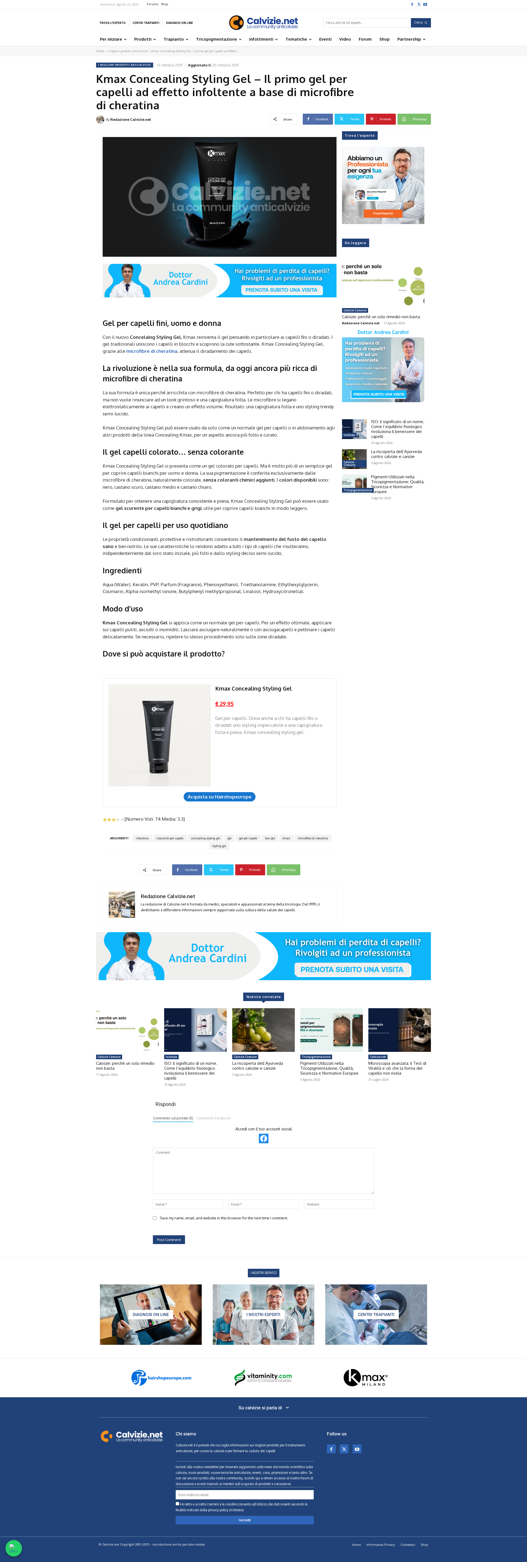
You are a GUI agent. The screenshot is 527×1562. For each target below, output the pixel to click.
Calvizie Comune (355, 310)
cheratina (142, 838)
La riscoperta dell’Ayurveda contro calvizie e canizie (396, 454)
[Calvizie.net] (263, 22)
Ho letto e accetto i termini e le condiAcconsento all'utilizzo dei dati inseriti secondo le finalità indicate (241, 1507)
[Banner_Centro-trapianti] (376, 1314)
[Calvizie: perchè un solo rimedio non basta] (383, 282)
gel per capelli (248, 838)
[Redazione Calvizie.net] (101, 119)
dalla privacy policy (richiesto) (222, 1510)
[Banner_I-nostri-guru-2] (264, 1314)
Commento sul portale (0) (173, 1118)
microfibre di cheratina (313, 838)
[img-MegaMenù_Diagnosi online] (151, 1314)
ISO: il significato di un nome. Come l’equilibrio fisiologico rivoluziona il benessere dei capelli (397, 429)
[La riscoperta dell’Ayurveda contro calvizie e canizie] (354, 459)
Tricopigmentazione (358, 490)
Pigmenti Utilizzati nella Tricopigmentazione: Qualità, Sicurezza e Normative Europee (397, 484)
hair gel (270, 838)
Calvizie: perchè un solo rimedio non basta (381, 316)
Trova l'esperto (360, 135)
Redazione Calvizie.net (130, 119)
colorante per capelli (169, 838)
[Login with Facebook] (263, 1138)
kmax (286, 838)
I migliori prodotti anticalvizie (128, 51)
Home (100, 51)
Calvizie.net (378, 1057)
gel (229, 838)
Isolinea (349, 435)
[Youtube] (425, 4)
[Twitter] (419, 4)
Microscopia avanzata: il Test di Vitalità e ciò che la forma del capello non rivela (397, 1068)
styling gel (219, 846)
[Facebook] (412, 4)
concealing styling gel (205, 838)
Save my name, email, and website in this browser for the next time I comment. (224, 1218)
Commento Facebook (213, 1118)
